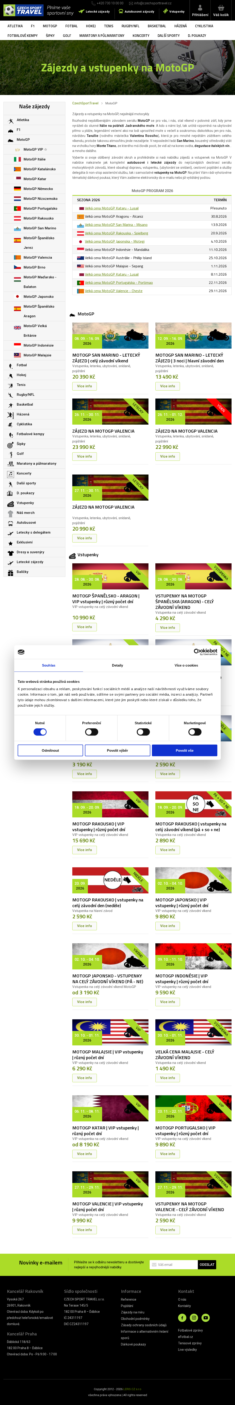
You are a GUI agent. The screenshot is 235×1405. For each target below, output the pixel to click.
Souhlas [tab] (48, 665)
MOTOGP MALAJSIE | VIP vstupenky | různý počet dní (107, 1054)
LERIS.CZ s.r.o (132, 1389)
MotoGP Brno (34, 267)
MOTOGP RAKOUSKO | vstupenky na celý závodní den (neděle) (107, 902)
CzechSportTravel (85, 103)
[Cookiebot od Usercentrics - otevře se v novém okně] (197, 652)
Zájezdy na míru (132, 1312)
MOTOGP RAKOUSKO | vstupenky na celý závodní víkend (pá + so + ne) (191, 826)
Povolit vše (184, 750)
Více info (84, 386)
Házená (180, 26)
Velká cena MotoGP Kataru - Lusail (112, 208)
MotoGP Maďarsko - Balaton (40, 282)
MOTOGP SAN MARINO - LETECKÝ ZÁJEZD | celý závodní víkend (106, 357)
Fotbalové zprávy (190, 1330)
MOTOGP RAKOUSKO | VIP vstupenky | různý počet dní (98, 826)
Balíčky (22, 572)
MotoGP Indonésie (39, 345)
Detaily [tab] (117, 665)
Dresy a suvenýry (30, 552)
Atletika (15, 26)
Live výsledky (187, 1349)
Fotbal (71, 26)
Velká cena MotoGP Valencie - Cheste (114, 290)
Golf (67, 35)
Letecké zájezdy (98, 11)
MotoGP (50, 26)
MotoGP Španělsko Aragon (39, 311)
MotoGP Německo (38, 189)
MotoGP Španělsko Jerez (39, 243)
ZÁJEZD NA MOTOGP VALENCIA (103, 430)
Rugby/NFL (131, 26)
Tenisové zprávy (190, 1343)
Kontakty (184, 1306)
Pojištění (127, 1306)
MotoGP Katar (35, 179)
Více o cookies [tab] (186, 665)
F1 (33, 26)
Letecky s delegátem (33, 532)
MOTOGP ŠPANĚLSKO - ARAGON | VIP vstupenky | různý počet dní (106, 598)
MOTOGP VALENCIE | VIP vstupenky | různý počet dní (107, 1206)
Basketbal (157, 26)
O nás (182, 1299)
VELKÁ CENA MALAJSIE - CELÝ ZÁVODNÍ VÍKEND (184, 1054)
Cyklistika (204, 26)
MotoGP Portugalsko (40, 208)
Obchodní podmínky (135, 1319)
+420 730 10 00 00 (110, 3)
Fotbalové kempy (23, 35)
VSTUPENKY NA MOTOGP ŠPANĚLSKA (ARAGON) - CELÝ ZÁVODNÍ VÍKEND (184, 601)
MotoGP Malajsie (37, 355)
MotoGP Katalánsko (40, 169)
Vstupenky (177, 11)
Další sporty (169, 35)
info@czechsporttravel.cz (152, 3)
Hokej (91, 26)
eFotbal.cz (185, 1337)
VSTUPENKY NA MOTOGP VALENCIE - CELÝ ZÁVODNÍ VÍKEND (189, 1206)
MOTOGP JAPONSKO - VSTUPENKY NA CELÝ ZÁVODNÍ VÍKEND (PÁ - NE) (107, 978)
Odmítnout (50, 750)
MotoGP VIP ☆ (35, 149)
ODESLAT (207, 1265)
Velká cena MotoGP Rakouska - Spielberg (116, 233)
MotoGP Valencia (38, 257)
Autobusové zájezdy (139, 11)
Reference (128, 1299)
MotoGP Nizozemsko (41, 199)
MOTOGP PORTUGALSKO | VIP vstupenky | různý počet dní (185, 1130)
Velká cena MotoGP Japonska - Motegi (115, 241)
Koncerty (141, 35)
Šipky (50, 35)
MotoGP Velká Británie (35, 331)
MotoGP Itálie (35, 159)
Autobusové (26, 523)
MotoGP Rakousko (39, 218)
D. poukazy (197, 35)
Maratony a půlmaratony (101, 35)
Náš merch (26, 513)
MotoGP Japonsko (39, 297)
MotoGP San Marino (40, 228)
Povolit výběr (117, 750)
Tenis (108, 26)
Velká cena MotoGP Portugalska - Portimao (119, 282)
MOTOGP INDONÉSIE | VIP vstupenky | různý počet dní (181, 978)
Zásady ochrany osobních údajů (144, 1325)
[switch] (91, 732)
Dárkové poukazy (133, 1344)
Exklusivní (25, 542)
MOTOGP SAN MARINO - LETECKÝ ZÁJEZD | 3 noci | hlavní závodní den (189, 357)
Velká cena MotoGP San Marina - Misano (116, 224)
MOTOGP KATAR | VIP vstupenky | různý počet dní (105, 1130)
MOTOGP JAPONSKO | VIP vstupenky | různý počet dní (181, 902)
